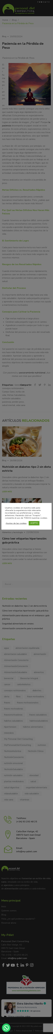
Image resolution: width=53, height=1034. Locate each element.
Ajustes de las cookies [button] (16, 523)
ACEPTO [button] (34, 523)
